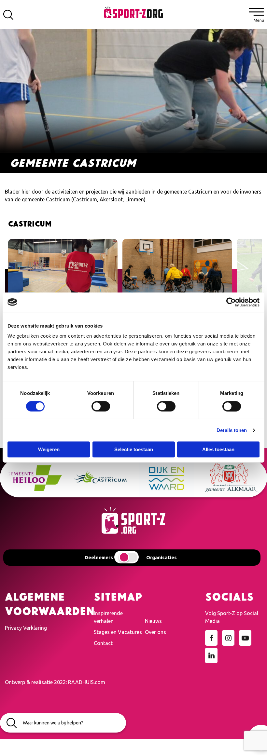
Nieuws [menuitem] (153, 621)
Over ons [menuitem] (155, 632)
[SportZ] (133, 12)
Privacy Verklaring (26, 628)
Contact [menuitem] (103, 643)
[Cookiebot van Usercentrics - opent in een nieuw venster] (231, 302)
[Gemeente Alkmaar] (169, 478)
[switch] (100, 406)
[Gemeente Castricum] (37, 477)
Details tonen (232, 430)
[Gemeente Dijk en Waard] (103, 477)
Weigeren (49, 449)
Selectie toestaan (133, 449)
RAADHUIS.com (86, 682)
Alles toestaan (218, 449)
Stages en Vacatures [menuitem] (118, 632)
